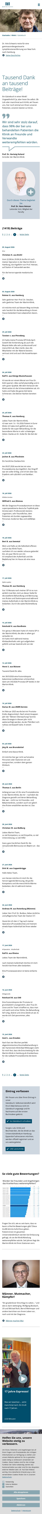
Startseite (6, 35)
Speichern (21, 1498)
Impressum (26, 1510)
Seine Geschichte (13, 55)
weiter (14, 234)
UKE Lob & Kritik (17, 1149)
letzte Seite (24, 234)
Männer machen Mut (15, 1321)
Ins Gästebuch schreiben (20, 1121)
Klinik (14, 35)
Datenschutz (7, 1477)
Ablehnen (21, 1505)
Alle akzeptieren (21, 1492)
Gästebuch (22, 35)
